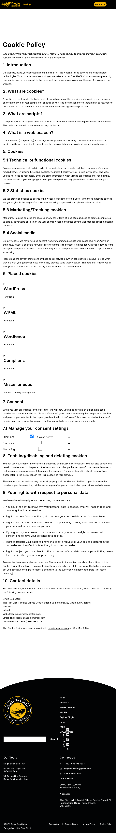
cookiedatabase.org (58, 628)
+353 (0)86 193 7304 (74, 763)
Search (54, 739)
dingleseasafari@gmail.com (77, 768)
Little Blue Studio (23, 828)
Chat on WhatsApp (73, 773)
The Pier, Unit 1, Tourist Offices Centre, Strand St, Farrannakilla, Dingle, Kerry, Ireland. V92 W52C (85, 803)
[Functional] (35, 437)
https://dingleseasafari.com (31, 72)
